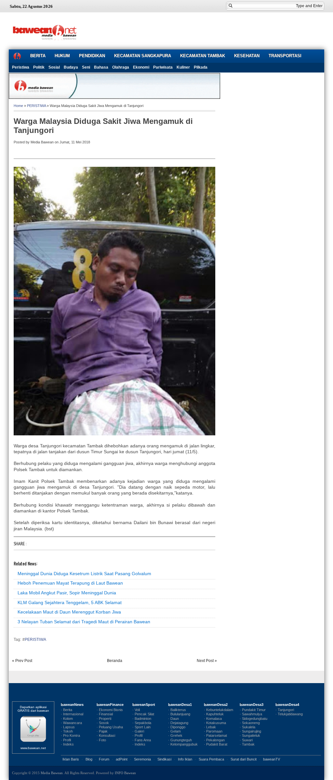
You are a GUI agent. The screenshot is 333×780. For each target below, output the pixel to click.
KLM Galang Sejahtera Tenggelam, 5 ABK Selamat (70, 602)
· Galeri (138, 731)
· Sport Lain (141, 727)
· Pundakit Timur (253, 710)
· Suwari (246, 740)
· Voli (136, 710)
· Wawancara (71, 723)
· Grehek (175, 735)
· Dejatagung (178, 723)
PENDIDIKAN (92, 55)
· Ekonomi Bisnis (110, 710)
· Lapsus (68, 727)
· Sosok (103, 723)
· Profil (66, 740)
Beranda (114, 660)
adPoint (121, 759)
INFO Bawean (125, 773)
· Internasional (72, 714)
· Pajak (102, 731)
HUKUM (62, 55)
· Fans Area (141, 740)
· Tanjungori (284, 710)
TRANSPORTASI (285, 55)
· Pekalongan (214, 740)
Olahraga (120, 67)
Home (18, 106)
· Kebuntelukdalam (218, 710)
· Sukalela (247, 727)
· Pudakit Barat (215, 744)
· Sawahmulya (251, 714)
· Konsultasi (106, 735)
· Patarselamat (215, 735)
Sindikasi (164, 759)
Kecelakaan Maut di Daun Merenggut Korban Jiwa (69, 612)
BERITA (38, 55)
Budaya (71, 67)
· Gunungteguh (180, 740)
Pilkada (200, 67)
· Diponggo (176, 727)
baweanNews (72, 705)
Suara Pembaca (211, 759)
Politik (39, 67)
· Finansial (105, 714)
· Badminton (141, 719)
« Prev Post (22, 660)
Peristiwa (20, 67)
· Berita (66, 710)
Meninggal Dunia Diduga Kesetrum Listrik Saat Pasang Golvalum (84, 573)
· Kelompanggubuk (183, 744)
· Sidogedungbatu (253, 719)
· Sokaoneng (250, 723)
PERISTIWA (36, 106)
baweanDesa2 (216, 705)
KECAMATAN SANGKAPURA (142, 55)
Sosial (54, 67)
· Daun (173, 719)
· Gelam (174, 731)
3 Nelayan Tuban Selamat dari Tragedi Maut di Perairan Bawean (84, 621)
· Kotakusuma (215, 723)
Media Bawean (52, 773)
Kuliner (183, 67)
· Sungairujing (250, 731)
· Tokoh (67, 731)
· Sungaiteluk (250, 735)
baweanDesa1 (180, 705)
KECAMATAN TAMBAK (202, 55)
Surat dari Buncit (244, 759)
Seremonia (142, 759)
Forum (104, 759)
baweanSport (143, 705)
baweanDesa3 (251, 705)
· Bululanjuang (179, 714)
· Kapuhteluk (214, 714)
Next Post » (207, 660)
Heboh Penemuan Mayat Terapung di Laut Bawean (70, 583)
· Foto (101, 740)
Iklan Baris (70, 759)
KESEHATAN (247, 55)
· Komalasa (213, 719)
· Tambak (247, 744)
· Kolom (67, 719)
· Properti (104, 719)
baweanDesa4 (287, 705)
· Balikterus (177, 710)
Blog (89, 759)
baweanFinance (110, 705)
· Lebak (210, 727)
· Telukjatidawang (289, 714)
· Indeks (67, 744)
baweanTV (271, 759)
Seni (86, 67)
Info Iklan (185, 759)
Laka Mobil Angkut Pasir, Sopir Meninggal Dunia (67, 592)
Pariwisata (163, 67)
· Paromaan (213, 731)
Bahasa (101, 67)
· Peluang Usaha (110, 727)
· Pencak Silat (143, 714)
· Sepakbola (141, 723)
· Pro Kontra (70, 735)
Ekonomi (141, 67)
